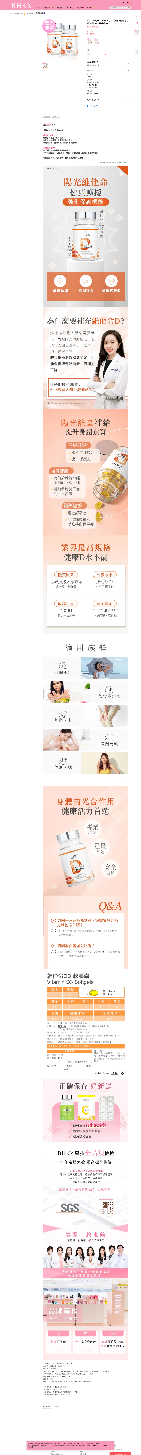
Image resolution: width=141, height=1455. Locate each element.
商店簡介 (52, 1451)
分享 (90, 106)
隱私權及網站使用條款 (56, 1454)
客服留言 (82, 1451)
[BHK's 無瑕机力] (21, 5)
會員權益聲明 (83, 1454)
